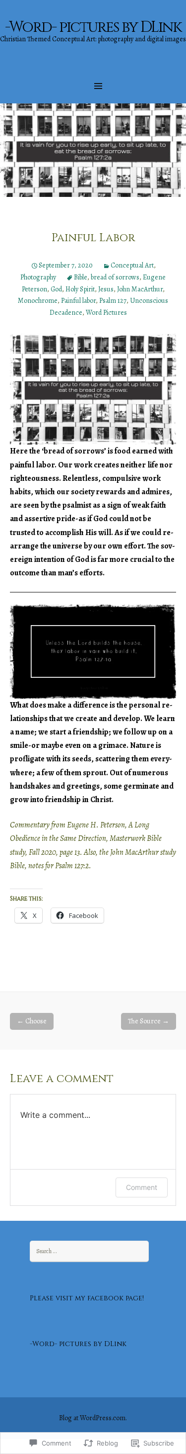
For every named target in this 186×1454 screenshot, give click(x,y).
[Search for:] (89, 1251)
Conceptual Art (132, 265)
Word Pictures (106, 312)
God (56, 289)
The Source (148, 1021)
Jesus (106, 289)
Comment (141, 1187)
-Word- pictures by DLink (78, 1344)
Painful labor (78, 300)
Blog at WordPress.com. (93, 1418)
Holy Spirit (80, 289)
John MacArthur (140, 289)
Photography (38, 277)
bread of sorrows (115, 277)
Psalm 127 (112, 300)
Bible (80, 277)
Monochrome (38, 300)
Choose (32, 1021)
